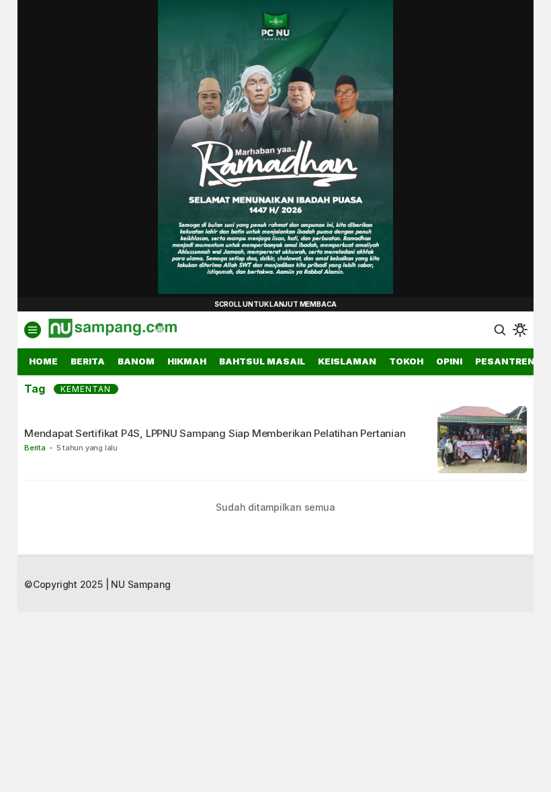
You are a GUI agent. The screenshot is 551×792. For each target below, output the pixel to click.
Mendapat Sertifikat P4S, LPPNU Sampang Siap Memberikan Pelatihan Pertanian (214, 433)
